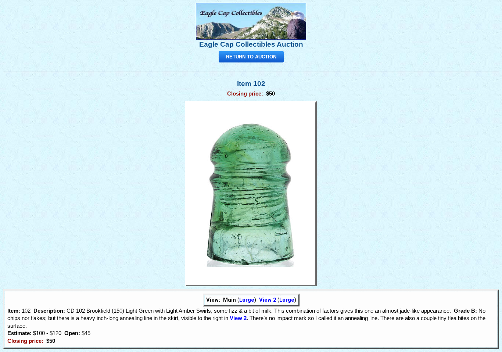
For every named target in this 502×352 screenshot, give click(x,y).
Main (229, 300)
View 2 (267, 300)
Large (246, 300)
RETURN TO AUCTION (251, 57)
